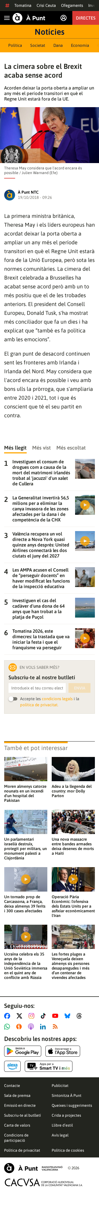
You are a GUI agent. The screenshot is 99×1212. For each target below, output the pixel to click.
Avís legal (60, 1135)
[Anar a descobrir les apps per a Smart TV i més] (49, 1066)
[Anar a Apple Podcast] (32, 1026)
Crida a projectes (66, 1115)
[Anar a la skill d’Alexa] (12, 1066)
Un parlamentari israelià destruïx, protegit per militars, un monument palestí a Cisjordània (25, 848)
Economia (80, 45)
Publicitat (60, 1085)
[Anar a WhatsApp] (8, 1026)
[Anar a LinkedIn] (44, 1026)
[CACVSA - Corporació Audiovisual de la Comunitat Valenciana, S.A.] (43, 1182)
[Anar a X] (20, 1016)
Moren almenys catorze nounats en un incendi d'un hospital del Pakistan (25, 793)
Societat (37, 45)
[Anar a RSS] (56, 1026)
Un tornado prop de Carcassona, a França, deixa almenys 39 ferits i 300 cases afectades (24, 903)
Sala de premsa (17, 1095)
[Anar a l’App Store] (62, 1051)
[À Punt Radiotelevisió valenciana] (33, 1168)
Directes (85, 17)
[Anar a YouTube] (56, 1016)
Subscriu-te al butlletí (22, 1115)
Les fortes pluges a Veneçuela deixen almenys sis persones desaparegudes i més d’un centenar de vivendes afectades (70, 966)
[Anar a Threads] (81, 1016)
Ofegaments (72, 5)
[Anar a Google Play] (22, 1051)
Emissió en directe (20, 1105)
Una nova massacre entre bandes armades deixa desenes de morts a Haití (73, 846)
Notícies (49, 31)
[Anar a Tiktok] (44, 1016)
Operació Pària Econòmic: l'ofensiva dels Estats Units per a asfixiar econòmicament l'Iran (73, 906)
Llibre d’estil (62, 1125)
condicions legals (57, 698)
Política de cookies (68, 1150)
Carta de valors (17, 1125)
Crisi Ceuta (46, 5)
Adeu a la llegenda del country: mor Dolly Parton (72, 791)
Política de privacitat (22, 1150)
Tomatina (22, 5)
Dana (58, 45)
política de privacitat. (39, 704)
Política (15, 45)
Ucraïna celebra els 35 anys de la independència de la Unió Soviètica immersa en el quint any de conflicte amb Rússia (25, 966)
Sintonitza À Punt (66, 1095)
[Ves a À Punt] (28, 18)
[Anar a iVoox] (20, 1026)
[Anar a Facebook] (8, 1016)
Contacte (12, 1085)
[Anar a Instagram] (33, 1016)
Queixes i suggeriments (72, 1105)
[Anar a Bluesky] (69, 1016)
